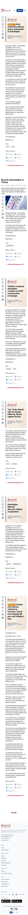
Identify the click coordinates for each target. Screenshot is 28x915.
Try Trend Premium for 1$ (15, 165)
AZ (14, 912)
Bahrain (8, 564)
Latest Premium (5, 850)
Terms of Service (5, 879)
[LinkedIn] (19, 894)
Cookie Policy (4, 886)
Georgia (9, 368)
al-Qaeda (14, 463)
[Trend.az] (5, 10)
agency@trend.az (5, 840)
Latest (2, 847)
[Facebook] (6, 894)
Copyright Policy (5, 884)
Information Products (6, 873)
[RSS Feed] (23, 894)
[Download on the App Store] (6, 901)
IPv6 (13, 146)
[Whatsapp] (2, 894)
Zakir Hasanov (17, 564)
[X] (9, 894)
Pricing (3, 871)
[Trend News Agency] (5, 826)
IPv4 (8, 146)
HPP (15, 368)
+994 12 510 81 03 (5, 838)
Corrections (4, 865)
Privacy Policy (4, 881)
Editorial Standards (5, 862)
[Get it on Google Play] (17, 901)
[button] (2, 17)
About (2, 856)
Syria (8, 463)
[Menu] (25, 10)
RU (17, 912)
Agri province (10, 245)
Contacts (3, 860)
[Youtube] (13, 894)
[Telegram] (16, 894)
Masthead (3, 858)
